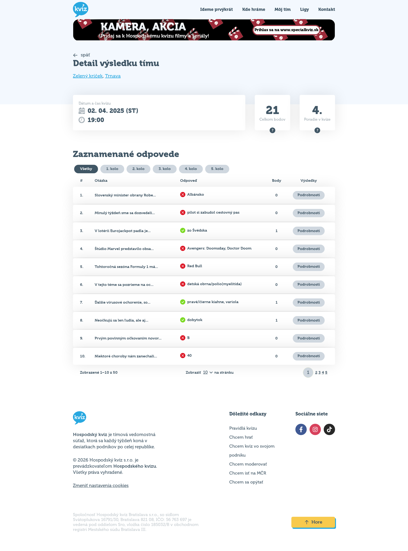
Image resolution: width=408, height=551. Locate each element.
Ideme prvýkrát (216, 9)
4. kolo (191, 168)
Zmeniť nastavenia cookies (101, 485)
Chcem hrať (241, 437)
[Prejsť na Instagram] (315, 429)
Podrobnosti (309, 195)
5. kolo (217, 168)
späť (85, 55)
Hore (316, 522)
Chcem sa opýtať (246, 482)
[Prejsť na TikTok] (329, 429)
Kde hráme (253, 9)
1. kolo (112, 168)
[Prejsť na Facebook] (301, 429)
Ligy (304, 9)
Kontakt (326, 9)
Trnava (113, 76)
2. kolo (138, 168)
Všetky (86, 168)
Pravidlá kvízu (243, 428)
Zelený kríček (88, 76)
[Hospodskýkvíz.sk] (80, 9)
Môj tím (283, 9)
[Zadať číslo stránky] (308, 372)
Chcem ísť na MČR (247, 473)
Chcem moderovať (248, 464)
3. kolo (165, 168)
